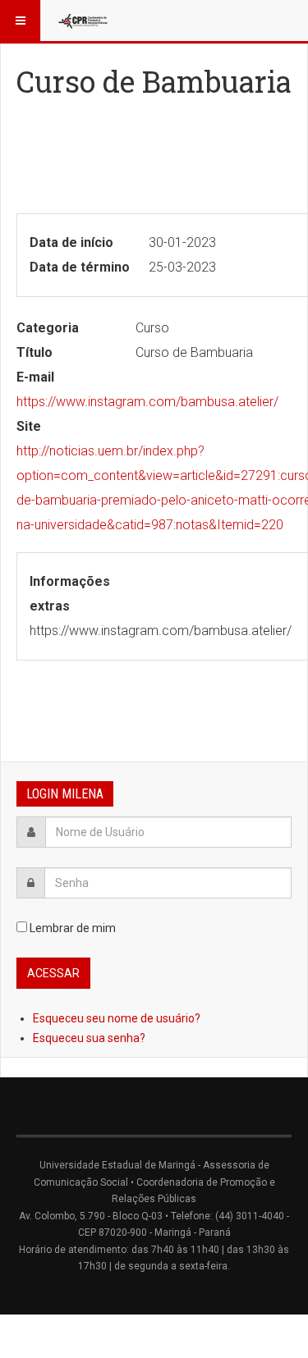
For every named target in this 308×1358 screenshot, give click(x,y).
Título (34, 352)
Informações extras (70, 594)
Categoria (47, 328)
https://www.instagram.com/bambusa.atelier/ (147, 401)
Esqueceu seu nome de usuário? (116, 1018)
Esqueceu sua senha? (89, 1038)
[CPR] (84, 20)
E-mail (35, 377)
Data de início (71, 242)
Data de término (80, 267)
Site (28, 426)
